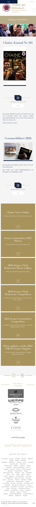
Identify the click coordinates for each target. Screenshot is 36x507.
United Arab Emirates (15, 494)
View (18, 105)
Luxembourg (8, 478)
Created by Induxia (27, 446)
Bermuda (30, 458)
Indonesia (29, 472)
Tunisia (18, 492)
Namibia (30, 480)
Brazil (12, 460)
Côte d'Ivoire (8, 465)
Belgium (24, 458)
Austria (11, 458)
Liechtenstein (20, 476)
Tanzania (27, 490)
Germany (10, 471)
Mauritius (10, 480)
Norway (27, 481)
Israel (8, 474)
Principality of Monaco (19, 485)
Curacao (22, 465)
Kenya (22, 474)
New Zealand (19, 481)
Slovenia (21, 487)
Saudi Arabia (5, 487)
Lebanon (11, 476)
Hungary (17, 472)
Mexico (17, 480)
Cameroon (12, 462)
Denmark (9, 467)
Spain (8, 488)
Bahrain (17, 458)
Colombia (30, 462)
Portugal (20, 483)
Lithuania (28, 476)
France (18, 469)
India (23, 472)
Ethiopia (6, 469)
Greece (26, 471)
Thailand (12, 492)
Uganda (5, 494)
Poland (13, 483)
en (33, 2)
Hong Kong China (8, 472)
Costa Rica (23, 464)
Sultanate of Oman (23, 488)
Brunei (17, 460)
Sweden (6, 490)
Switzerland (14, 490)
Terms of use (16, 446)
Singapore (14, 487)
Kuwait (6, 476)
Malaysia (28, 478)
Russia (29, 485)
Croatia (15, 465)
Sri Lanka (14, 488)
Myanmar (23, 480)
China (24, 462)
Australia (5, 458)
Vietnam (25, 495)
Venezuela (18, 495)
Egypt (28, 467)
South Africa (29, 487)
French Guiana (26, 469)
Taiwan (22, 490)
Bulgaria (23, 460)
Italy (13, 474)
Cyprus (28, 465)
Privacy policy (6, 505)
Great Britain (18, 471)
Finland (12, 469)
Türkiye (24, 492)
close (34, 503)
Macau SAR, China (19, 478)
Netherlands (10, 481)
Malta (4, 480)
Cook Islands (14, 464)
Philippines (6, 483)
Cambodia (4, 462)
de (30, 2)
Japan (17, 474)
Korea (28, 474)
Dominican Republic (19, 467)
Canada (19, 462)
